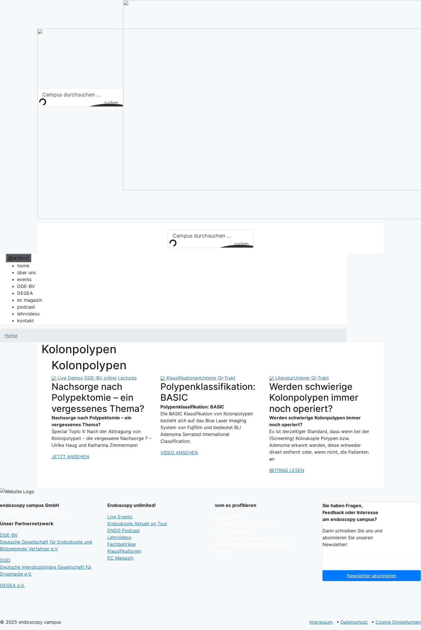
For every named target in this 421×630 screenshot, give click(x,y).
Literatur (284, 378)
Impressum (321, 622)
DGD (46, 567)
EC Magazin (120, 558)
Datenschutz (354, 622)
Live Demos (70, 378)
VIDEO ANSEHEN (179, 452)
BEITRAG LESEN (286, 470)
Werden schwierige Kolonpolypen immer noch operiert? (313, 397)
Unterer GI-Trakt (217, 378)
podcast (26, 307)
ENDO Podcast (123, 530)
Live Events (119, 517)
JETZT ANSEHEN (70, 456)
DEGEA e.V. (12, 585)
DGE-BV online (100, 378)
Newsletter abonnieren (371, 575)
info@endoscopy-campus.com (33, 512)
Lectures (127, 378)
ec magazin (29, 300)
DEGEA (25, 293)
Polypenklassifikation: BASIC (207, 392)
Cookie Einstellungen (398, 622)
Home (11, 335)
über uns (26, 272)
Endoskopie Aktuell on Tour (137, 523)
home (23, 265)
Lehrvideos (119, 537)
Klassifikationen (183, 378)
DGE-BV (26, 286)
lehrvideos (28, 314)
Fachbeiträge (121, 544)
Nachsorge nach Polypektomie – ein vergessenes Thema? (98, 397)
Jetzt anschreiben (371, 558)
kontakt (25, 320)
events (24, 279)
